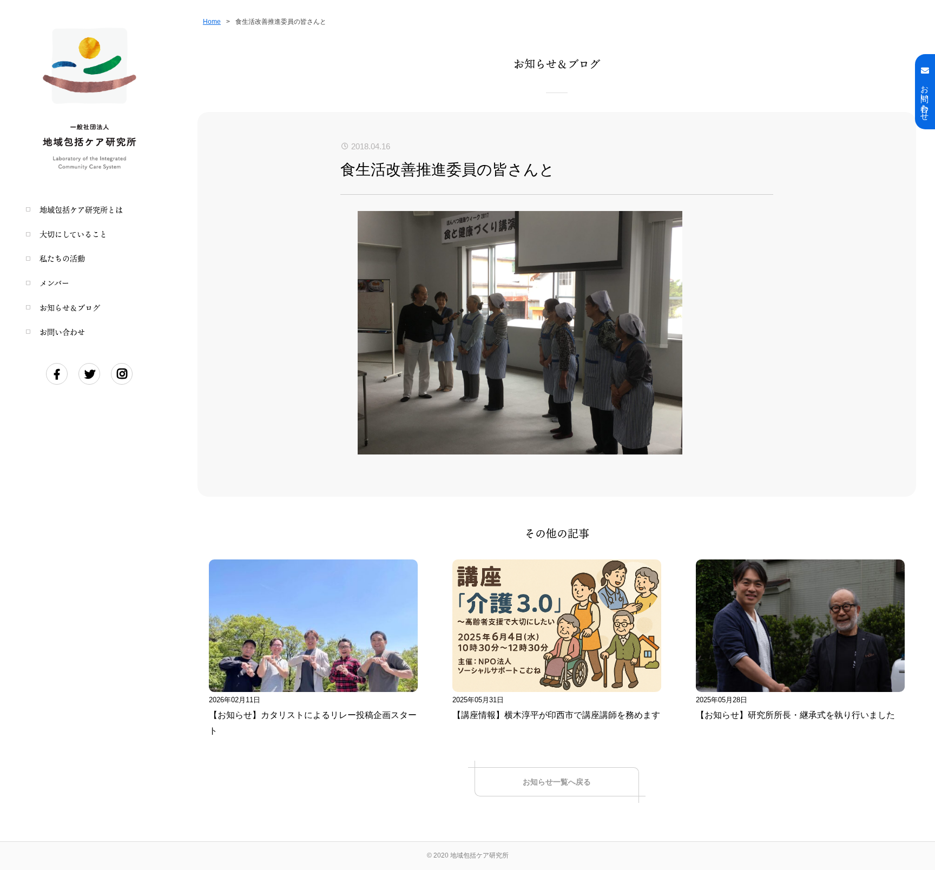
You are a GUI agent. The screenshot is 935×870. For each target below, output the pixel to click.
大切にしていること (73, 234)
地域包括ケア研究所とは (81, 209)
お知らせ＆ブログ (69, 307)
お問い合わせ (62, 332)
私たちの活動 (62, 258)
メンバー (54, 282)
